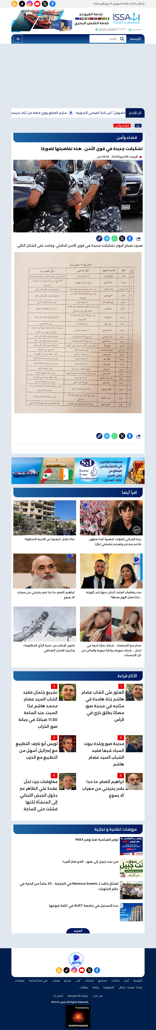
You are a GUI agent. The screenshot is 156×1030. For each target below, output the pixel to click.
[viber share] (107, 238)
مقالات (84, 987)
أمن (78, 980)
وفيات (56, 980)
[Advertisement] (78, 75)
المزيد (78, 930)
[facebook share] (130, 238)
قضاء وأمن (122, 125)
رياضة (95, 987)
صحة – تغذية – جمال (130, 987)
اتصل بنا (58, 995)
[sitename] (76, 959)
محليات (89, 980)
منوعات (19, 980)
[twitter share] (122, 238)
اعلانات (115, 980)
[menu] (18, 39)
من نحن (98, 995)
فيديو (67, 980)
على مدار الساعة (38, 980)
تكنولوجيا (108, 987)
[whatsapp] (99, 238)
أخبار (126, 980)
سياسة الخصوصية (78, 995)
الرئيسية (135, 39)
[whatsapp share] (114, 238)
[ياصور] (138, 125)
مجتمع (102, 980)
